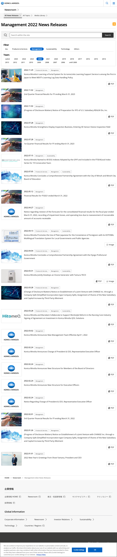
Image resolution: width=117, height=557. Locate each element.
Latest (7, 59)
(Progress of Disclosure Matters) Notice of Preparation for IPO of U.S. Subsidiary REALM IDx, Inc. (66, 110)
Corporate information (14, 519)
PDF (112, 84)
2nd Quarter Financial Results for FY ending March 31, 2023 (49, 94)
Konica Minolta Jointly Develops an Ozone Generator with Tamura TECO (55, 275)
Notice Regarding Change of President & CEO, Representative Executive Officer (58, 401)
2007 (55, 62)
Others (76, 49)
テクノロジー (102, 496)
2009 (39, 62)
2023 (32, 59)
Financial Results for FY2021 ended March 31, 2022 (45, 195)
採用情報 (8, 503)
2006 (63, 62)
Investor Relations (62, 519)
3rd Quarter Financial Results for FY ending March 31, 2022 (49, 418)
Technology (65, 49)
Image (111, 244)
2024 (24, 59)
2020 (56, 59)
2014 (104, 59)
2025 (16, 59)
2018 (72, 59)
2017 (80, 59)
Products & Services (19, 49)
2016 (88, 59)
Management (37, 49)
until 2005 (73, 62)
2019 (64, 59)
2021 (48, 59)
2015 (96, 59)
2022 (40, 59)
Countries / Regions (33, 525)
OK (95, 550)
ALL (6, 49)
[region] (58, 549)
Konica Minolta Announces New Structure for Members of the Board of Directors (59, 368)
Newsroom (10, 9)
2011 (23, 62)
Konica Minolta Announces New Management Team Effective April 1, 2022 (55, 335)
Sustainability (51, 49)
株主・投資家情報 (55, 496)
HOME (7, 478)
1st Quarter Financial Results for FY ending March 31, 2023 (49, 143)
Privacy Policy (41, 555)
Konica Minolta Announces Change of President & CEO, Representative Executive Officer (62, 351)
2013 (7, 62)
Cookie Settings (79, 550)
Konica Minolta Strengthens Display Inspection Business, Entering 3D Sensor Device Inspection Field (67, 127)
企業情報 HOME (11, 496)
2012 (15, 62)
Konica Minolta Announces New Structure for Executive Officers (51, 385)
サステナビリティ (79, 496)
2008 (47, 62)
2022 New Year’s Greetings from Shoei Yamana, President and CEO (53, 457)
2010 (31, 62)
